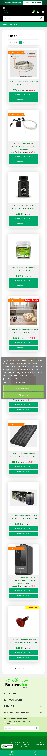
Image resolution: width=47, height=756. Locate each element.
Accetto (23, 395)
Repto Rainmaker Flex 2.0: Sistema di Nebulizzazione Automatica (23, 580)
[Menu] (42, 12)
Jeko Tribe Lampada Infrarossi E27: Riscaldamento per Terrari (23, 641)
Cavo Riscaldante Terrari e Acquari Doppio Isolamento (23, 83)
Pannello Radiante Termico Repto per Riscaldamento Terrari (23, 455)
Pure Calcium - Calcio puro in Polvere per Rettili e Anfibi (23, 207)
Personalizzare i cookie (18, 382)
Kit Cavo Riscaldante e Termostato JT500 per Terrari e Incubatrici (23, 146)
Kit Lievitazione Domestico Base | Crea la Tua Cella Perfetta (23, 331)
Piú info (6, 382)
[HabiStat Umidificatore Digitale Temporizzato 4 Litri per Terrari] (23, 497)
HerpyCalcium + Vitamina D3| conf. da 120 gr (23, 269)
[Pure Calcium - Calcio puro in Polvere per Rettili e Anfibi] (23, 187)
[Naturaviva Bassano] (6, 10)
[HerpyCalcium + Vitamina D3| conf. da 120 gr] (23, 249)
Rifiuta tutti (23, 388)
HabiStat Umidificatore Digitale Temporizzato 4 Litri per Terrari (23, 517)
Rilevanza (12, 42)
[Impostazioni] (38, 12)
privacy (13, 724)
